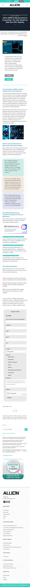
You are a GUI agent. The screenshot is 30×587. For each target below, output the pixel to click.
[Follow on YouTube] (17, 1)
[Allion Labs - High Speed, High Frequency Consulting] (15, 5)
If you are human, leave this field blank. (15, 319)
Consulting (5, 418)
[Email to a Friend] (16, 411)
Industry (8, 354)
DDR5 (8, 418)
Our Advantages (6, 514)
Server (9, 364)
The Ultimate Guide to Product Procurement (12, 547)
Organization (5, 512)
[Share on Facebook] (14, 411)
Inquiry (4, 577)
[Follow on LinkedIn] (7, 502)
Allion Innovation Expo (7, 535)
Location (8, 348)
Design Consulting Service (8, 529)
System (10, 367)
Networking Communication (14, 370)
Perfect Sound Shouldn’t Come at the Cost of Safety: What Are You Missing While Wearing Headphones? (14, 438)
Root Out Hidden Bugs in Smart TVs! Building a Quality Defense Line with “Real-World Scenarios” (15, 444)
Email (7, 337)
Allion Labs (24, 417)
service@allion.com (10, 498)
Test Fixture (11, 372)
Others (9, 375)
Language (8, 1)
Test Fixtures (5, 556)
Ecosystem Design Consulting (20, 15)
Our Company (6, 510)
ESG (4, 518)
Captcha (8, 389)
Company (8, 325)
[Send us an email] (15, 1)
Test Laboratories (6, 533)
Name (7, 331)
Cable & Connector (12, 362)
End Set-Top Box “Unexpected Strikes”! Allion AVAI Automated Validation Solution (14, 447)
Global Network (6, 575)
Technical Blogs (6, 549)
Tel (7, 343)
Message (8, 378)
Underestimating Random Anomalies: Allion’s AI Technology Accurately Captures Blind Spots (13, 441)
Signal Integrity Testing (15, 418)
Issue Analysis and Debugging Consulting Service (13, 527)
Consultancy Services (7, 15)
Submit (9, 397)
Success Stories (13, 417)
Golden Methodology (7, 543)
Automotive (11, 359)
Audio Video (11, 356)
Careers (4, 516)
